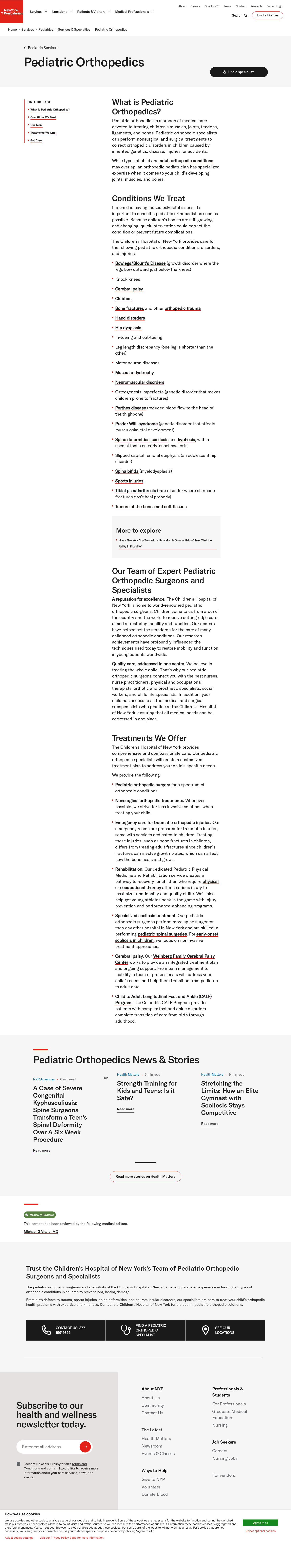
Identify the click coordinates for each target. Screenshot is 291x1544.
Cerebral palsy (129, 289)
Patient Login (274, 6)
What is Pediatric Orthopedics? (50, 109)
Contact (241, 6)
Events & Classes (158, 1453)
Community (153, 1405)
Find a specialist (241, 72)
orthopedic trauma (183, 308)
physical (211, 881)
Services (27, 29)
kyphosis (186, 439)
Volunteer (151, 1487)
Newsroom (152, 1446)
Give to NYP (212, 6)
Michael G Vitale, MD (41, 1231)
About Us (151, 1397)
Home (12, 29)
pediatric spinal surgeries (162, 934)
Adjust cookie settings (19, 1537)
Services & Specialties (74, 29)
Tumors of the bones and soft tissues (151, 506)
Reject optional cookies (261, 1531)
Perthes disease (130, 408)
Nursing (220, 1425)
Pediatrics (46, 29)
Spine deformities (132, 439)
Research (256, 6)
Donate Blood (155, 1494)
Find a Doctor (267, 16)
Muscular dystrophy (134, 372)
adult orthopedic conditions (186, 160)
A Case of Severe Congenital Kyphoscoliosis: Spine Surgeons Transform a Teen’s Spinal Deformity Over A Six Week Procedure (60, 1113)
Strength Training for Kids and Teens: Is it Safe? (147, 1090)
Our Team (36, 125)
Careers (195, 6)
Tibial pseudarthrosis (135, 490)
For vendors (223, 1475)
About (182, 6)
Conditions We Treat (43, 117)
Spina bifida (127, 471)
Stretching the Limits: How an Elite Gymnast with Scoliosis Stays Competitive (230, 1097)
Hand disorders (130, 318)
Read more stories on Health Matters (145, 1176)
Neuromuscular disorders (139, 382)
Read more (41, 1150)
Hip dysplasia (128, 327)
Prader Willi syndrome (136, 423)
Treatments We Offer (43, 132)
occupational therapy (140, 887)
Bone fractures (129, 308)
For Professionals (229, 1404)
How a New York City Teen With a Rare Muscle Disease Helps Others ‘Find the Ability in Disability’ (165, 543)
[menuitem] (73, 1330)
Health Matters (156, 1438)
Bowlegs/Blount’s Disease (140, 263)
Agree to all (260, 1522)
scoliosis (160, 439)
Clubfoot (123, 298)
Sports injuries (129, 481)
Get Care (36, 140)
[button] (145, 1162)
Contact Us (152, 1412)
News (227, 6)
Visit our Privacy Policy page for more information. (72, 1537)
